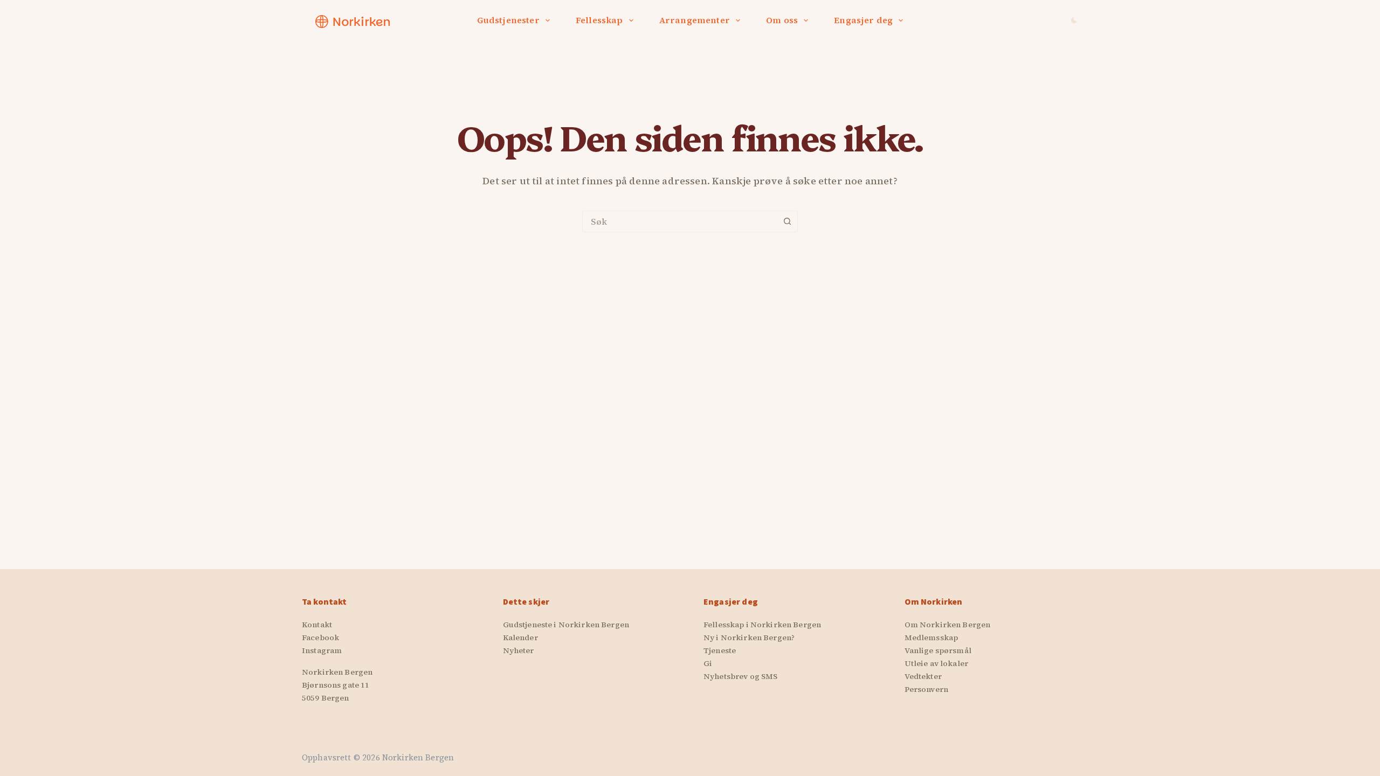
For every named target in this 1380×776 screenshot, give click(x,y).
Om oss (782, 20)
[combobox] (680, 221)
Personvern (926, 689)
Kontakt (317, 624)
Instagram (322, 650)
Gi (707, 663)
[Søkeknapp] (787, 221)
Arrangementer (694, 20)
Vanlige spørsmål (938, 650)
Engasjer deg (863, 20)
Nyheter (518, 650)
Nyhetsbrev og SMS (740, 676)
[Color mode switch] (1074, 20)
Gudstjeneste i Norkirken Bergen (566, 624)
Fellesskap (599, 20)
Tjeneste (719, 650)
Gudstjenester (508, 20)
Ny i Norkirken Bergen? (749, 637)
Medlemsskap (931, 637)
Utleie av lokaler (936, 663)
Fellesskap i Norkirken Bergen (762, 624)
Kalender (520, 637)
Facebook (320, 637)
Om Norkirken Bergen (948, 624)
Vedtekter (923, 676)
